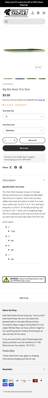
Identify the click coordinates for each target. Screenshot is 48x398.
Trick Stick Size (8, 110)
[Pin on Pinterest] (20, 167)
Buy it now (24, 148)
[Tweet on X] (10, 167)
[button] (38, 13)
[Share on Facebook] (15, 167)
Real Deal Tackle (13, 391)
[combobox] (24, 21)
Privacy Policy (9, 350)
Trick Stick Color (9, 124)
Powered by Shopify (25, 391)
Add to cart (32, 140)
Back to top (24, 297)
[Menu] (44, 13)
